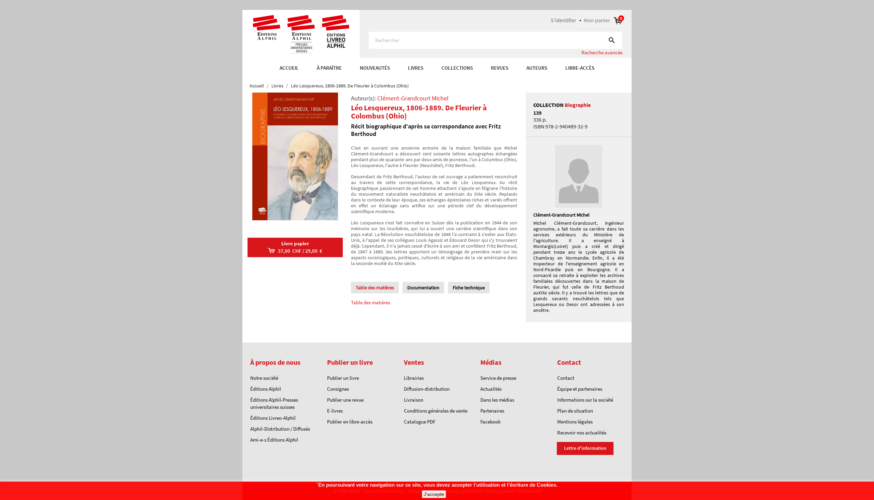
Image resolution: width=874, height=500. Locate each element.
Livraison (413, 400)
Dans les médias (497, 400)
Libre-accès (579, 68)
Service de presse (498, 378)
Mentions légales (575, 421)
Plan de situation (575, 410)
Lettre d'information (585, 448)
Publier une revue (345, 400)
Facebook (490, 421)
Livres (415, 68)
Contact (565, 378)
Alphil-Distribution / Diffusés (280, 429)
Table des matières (370, 302)
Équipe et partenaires (579, 389)
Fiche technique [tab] (469, 287)
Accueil (289, 68)
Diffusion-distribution (427, 389)
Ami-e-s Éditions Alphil (274, 439)
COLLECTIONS (457, 68)
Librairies (414, 378)
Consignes (338, 389)
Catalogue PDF (419, 421)
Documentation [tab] (423, 287)
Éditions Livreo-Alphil (273, 418)
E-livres (335, 410)
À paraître (329, 68)
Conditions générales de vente (435, 410)
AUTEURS (536, 68)
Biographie (578, 104)
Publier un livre (343, 378)
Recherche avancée (601, 52)
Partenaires (492, 410)
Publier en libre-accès (349, 421)
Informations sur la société (585, 400)
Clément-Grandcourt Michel (413, 98)
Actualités (491, 389)
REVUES (499, 68)
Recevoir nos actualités (581, 432)
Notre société (264, 378)
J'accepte (434, 494)
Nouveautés (375, 68)
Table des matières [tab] (375, 287)
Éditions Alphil (265, 389)
